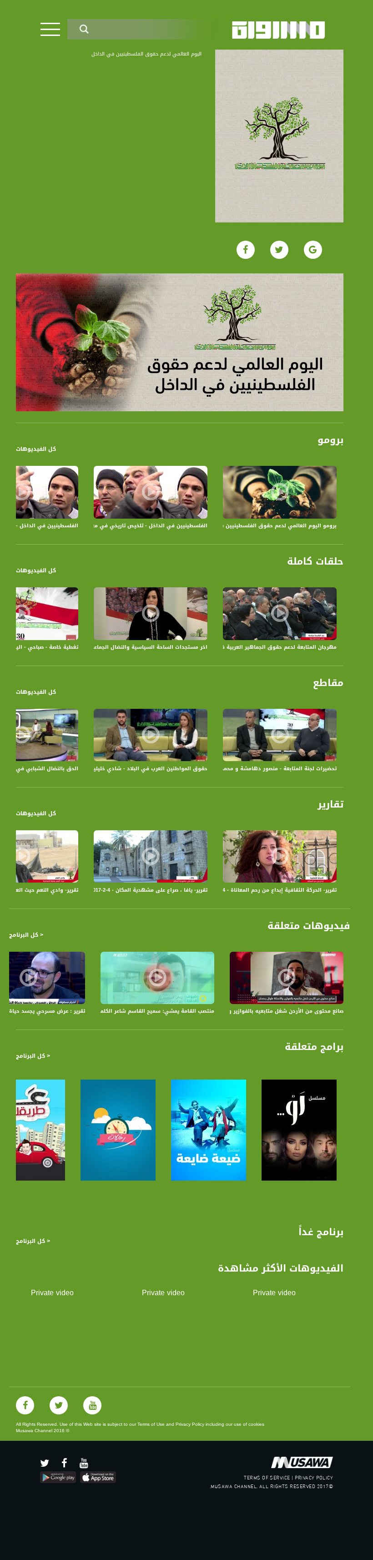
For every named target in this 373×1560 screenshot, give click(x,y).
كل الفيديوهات (36, 449)
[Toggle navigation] (50, 29)
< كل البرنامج (26, 935)
